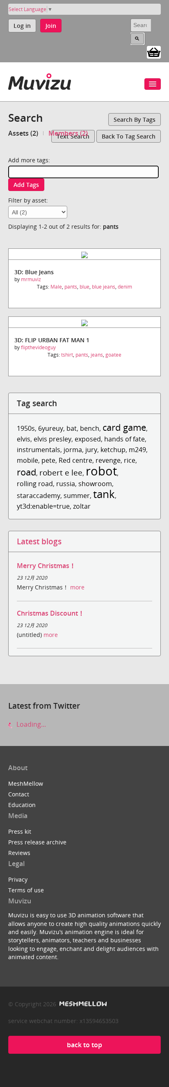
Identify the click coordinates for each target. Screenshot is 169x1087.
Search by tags (134, 119)
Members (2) (68, 133)
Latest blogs (39, 541)
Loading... (30, 724)
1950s (26, 428)
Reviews (19, 853)
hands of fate (124, 438)
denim (125, 286)
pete (48, 460)
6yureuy (50, 428)
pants (70, 286)
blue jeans (103, 286)
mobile (27, 460)
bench (89, 428)
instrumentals (38, 449)
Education (22, 805)
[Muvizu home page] (39, 80)
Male (56, 286)
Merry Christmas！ (46, 565)
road (26, 472)
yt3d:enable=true (43, 506)
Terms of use (26, 890)
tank (104, 494)
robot (101, 471)
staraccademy (38, 495)
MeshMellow (25, 783)
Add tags (26, 185)
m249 (137, 449)
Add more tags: (29, 160)
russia (65, 483)
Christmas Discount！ (50, 613)
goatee (113, 354)
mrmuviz (31, 279)
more (77, 587)
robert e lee (60, 472)
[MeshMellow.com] (82, 1004)
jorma (73, 449)
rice (129, 460)
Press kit (19, 831)
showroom (95, 483)
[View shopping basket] (154, 51)
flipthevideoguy (38, 347)
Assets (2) (23, 133)
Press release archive (37, 842)
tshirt (67, 354)
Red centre (75, 460)
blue (84, 286)
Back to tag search (128, 136)
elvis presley (52, 438)
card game (124, 427)
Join (51, 26)
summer (77, 495)
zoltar (82, 506)
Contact (18, 794)
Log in (22, 26)
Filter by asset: (28, 200)
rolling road (35, 483)
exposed (88, 438)
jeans (97, 354)
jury (91, 449)
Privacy (17, 879)
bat (71, 428)
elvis (23, 438)
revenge (108, 460)
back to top (84, 1044)
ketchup (113, 449)
